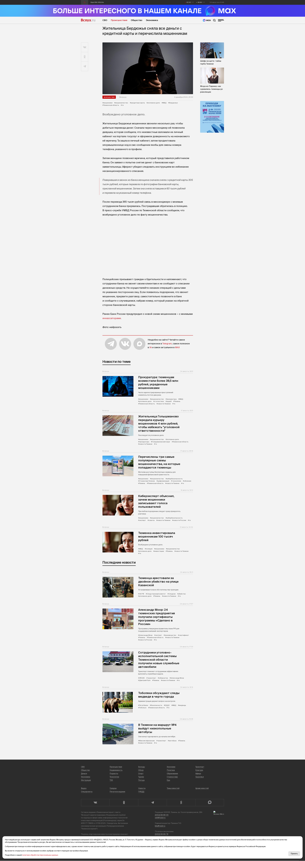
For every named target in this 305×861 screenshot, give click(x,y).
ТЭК (111, 780)
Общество (136, 20)
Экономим (171, 767)
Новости (141, 788)
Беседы (141, 767)
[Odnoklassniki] (124, 802)
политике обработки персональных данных (40, 855)
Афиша (198, 773)
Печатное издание (117, 792)
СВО (104, 20)
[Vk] (95, 802)
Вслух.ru (88, 20)
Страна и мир (172, 777)
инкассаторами (111, 318)
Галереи (113, 788)
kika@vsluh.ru (160, 826)
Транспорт (199, 767)
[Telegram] (152, 802)
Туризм (141, 777)
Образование (172, 773)
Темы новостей (173, 788)
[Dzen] (181, 802)
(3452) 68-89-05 (161, 815)
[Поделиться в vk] (84, 47)
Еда (168, 780)
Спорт (140, 773)
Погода (141, 780)
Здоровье (199, 777)
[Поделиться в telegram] (84, 66)
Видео (83, 788)
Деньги (84, 773)
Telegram (167, 343)
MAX (177, 347)
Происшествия (119, 20)
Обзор (141, 770)
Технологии (114, 777)
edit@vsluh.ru (160, 818)
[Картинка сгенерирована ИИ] (147, 68)
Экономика (152, 20)
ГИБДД (141, 792)
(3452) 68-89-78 (161, 834)
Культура (199, 770)
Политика (171, 770)
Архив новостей (202, 788)
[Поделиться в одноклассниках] (84, 57)
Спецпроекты (86, 792)
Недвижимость (116, 770)
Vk (150, 347)
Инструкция (86, 780)
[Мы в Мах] (207, 20)
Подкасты (114, 773)
